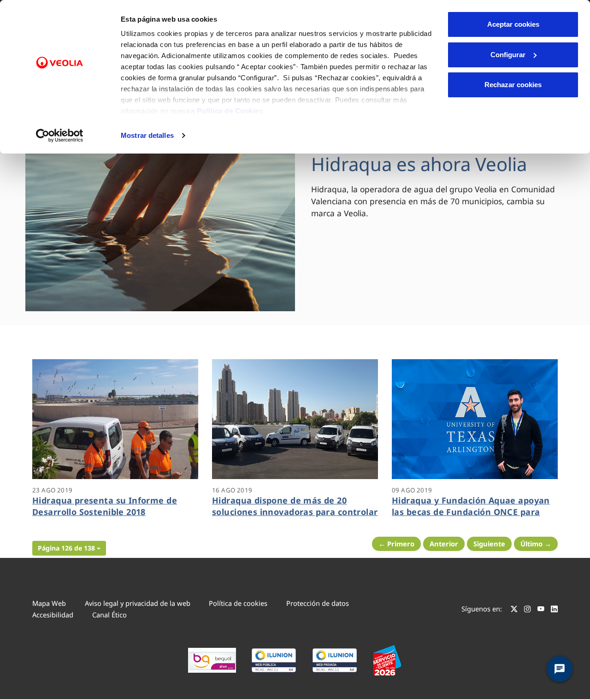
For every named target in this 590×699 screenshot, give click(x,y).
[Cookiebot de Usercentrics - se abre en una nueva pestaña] (59, 135)
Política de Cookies (230, 111)
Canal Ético (109, 614)
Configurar (507, 55)
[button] (69, 548)
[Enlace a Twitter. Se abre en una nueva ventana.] (514, 610)
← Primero (396, 543)
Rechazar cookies (513, 85)
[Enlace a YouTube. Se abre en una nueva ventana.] (540, 610)
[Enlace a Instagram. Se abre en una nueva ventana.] (527, 610)
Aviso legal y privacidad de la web (137, 603)
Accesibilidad (52, 614)
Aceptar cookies (513, 24)
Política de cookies (238, 603)
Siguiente (489, 543)
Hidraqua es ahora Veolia (419, 164)
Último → (535, 543)
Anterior (444, 543)
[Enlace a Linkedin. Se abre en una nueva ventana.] (554, 610)
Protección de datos (317, 603)
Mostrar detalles (147, 135)
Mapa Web (49, 603)
